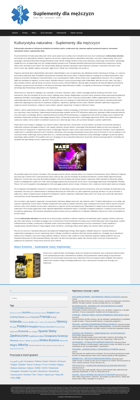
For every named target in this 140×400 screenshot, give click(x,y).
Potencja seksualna (46, 327)
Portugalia (32, 326)
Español (22, 365)
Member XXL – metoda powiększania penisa (91, 358)
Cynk (57, 313)
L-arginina (41, 322)
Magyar (61, 365)
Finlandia (34, 317)
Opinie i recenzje (76, 33)
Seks (30, 331)
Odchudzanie (61, 33)
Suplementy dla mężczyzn (63, 13)
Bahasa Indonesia (18, 368)
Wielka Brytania (49, 340)
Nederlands (54, 368)
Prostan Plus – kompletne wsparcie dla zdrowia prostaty (99, 365)
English (14, 365)
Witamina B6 (64, 340)
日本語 (37, 368)
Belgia (32, 313)
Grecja (53, 317)
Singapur (35, 331)
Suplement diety (36, 336)
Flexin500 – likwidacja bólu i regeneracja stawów (95, 349)
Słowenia (21, 340)
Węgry (13, 345)
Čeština (38, 361)
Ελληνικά (62, 361)
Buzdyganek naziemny (40, 313)
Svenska (27, 375)
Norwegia (13, 327)
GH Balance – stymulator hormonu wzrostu (93, 342)
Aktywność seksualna (16, 313)
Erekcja (27, 317)
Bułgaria (51, 312)
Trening (24, 33)
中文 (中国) (15, 378)
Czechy (14, 317)
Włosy (34, 33)
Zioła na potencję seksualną (49, 345)
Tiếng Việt (59, 375)
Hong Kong (25, 322)
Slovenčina (42, 371)
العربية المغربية (17, 361)
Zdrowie (15, 33)
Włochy (23, 345)
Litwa (46, 322)
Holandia (16, 321)
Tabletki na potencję (32, 340)
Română (24, 371)
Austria (26, 312)
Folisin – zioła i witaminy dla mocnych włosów (93, 375)
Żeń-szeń (21, 348)
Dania (21, 317)
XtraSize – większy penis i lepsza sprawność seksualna (97, 315)
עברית (44, 365)
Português (15, 371)
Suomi (29, 365)
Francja (45, 316)
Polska (21, 326)
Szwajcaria (50, 335)
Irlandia (31, 322)
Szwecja (62, 335)
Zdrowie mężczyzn (35, 345)
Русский (33, 371)
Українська (49, 375)
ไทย (34, 375)
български (28, 361)
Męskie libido (52, 322)
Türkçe (40, 375)
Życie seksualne (46, 33)
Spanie (43, 331)
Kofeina (36, 322)
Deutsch (53, 361)
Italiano (30, 368)
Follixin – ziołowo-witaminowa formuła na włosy (95, 324)
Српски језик (16, 375)
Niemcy (62, 321)
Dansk (45, 361)
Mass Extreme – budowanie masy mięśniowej (42, 246)
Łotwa (15, 348)
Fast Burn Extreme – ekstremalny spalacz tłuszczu (96, 297)
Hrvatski (52, 365)
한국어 (45, 368)
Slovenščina (54, 371)
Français (37, 365)
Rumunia (23, 331)
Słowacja (14, 340)
